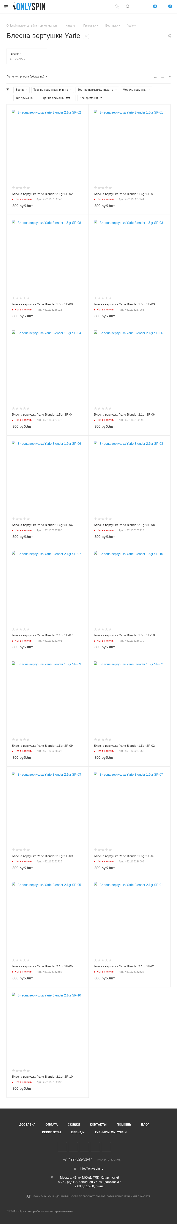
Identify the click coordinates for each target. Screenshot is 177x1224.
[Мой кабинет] (138, 7)
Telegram (84, 1146)
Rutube (106, 1146)
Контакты (98, 1124)
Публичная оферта (137, 1196)
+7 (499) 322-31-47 (77, 1159)
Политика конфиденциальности (55, 1196)
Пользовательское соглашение (101, 1196)
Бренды (78, 1132)
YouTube (95, 1146)
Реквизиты (51, 1132)
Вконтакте (62, 1146)
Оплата (52, 1124)
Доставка (27, 1124)
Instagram (73, 1146)
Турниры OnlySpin (111, 1132)
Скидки (74, 1124)
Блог (145, 1124)
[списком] (162, 76)
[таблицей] (169, 76)
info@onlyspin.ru (91, 1168)
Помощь (124, 1124)
